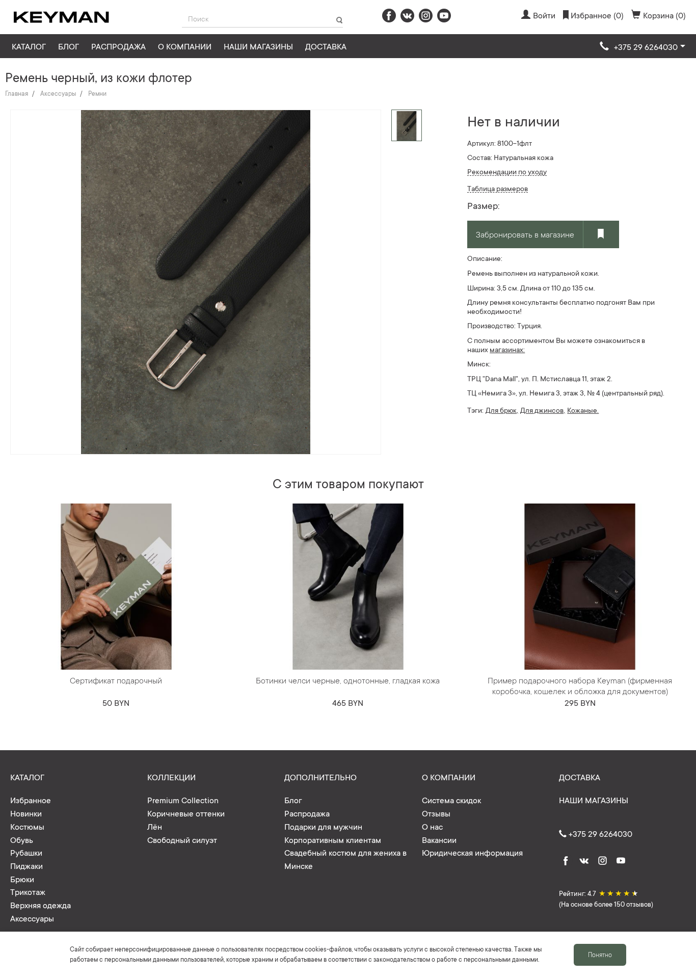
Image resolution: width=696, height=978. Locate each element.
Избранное (30, 799)
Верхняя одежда (40, 904)
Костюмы (27, 826)
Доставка (325, 45)
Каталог (29, 45)
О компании (184, 45)
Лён (154, 826)
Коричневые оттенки (186, 812)
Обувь (21, 839)
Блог (68, 45)
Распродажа (118, 45)
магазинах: (507, 349)
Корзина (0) (664, 14)
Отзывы (436, 812)
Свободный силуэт (182, 839)
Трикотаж (27, 891)
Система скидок (451, 799)
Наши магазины (258, 45)
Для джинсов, (542, 410)
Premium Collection (183, 799)
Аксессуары (58, 93)
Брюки (22, 878)
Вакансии (439, 839)
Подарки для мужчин (323, 826)
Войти (544, 14)
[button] (642, 47)
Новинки (26, 812)
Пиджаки (26, 865)
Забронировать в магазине (525, 234)
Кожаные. (583, 410)
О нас (432, 826)
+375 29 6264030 (599, 833)
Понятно (600, 954)
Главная (16, 93)
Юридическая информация (472, 852)
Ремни (97, 93)
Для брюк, (502, 410)
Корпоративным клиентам (332, 839)
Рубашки (26, 852)
